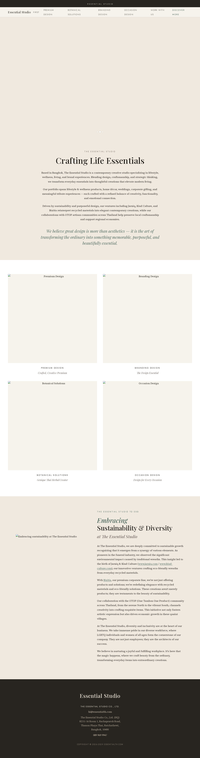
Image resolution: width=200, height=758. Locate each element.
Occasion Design (130, 12)
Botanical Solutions (74, 12)
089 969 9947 (100, 735)
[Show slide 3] (102, 132)
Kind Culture (144, 206)
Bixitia (53, 210)
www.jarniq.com (148, 563)
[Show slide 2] (100, 132)
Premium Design (49, 12)
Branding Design (104, 12)
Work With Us (158, 12)
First (36, 12)
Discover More (178, 12)
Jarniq (131, 206)
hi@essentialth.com (100, 711)
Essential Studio (19, 12)
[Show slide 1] (97, 132)
